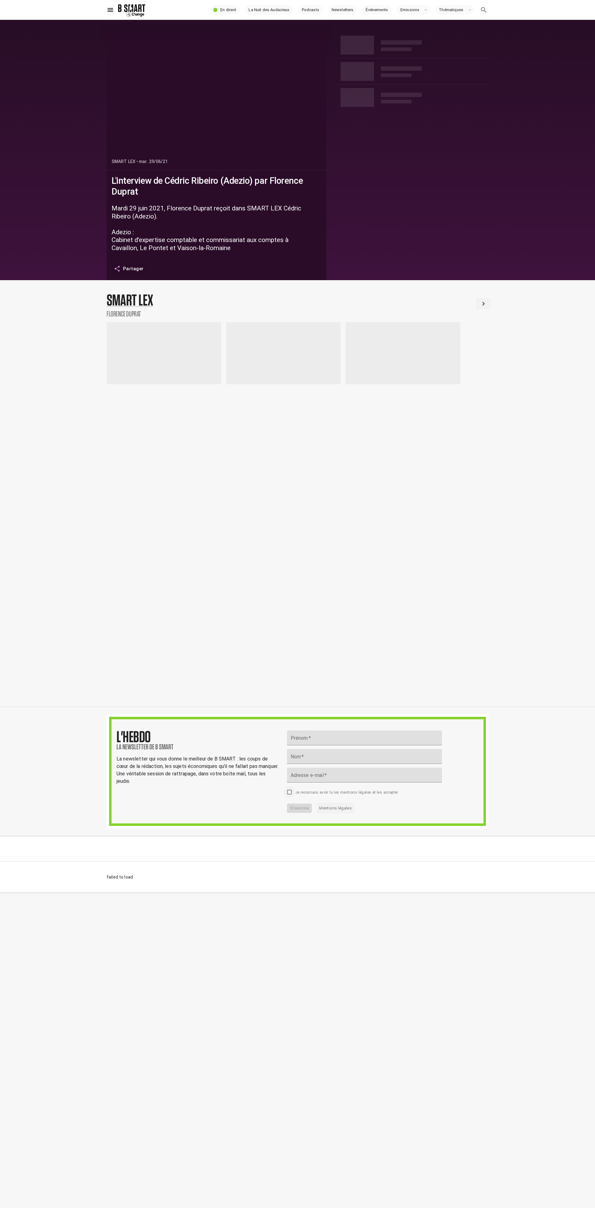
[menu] (110, 9)
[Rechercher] (483, 10)
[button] (225, 10)
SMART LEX (123, 161)
